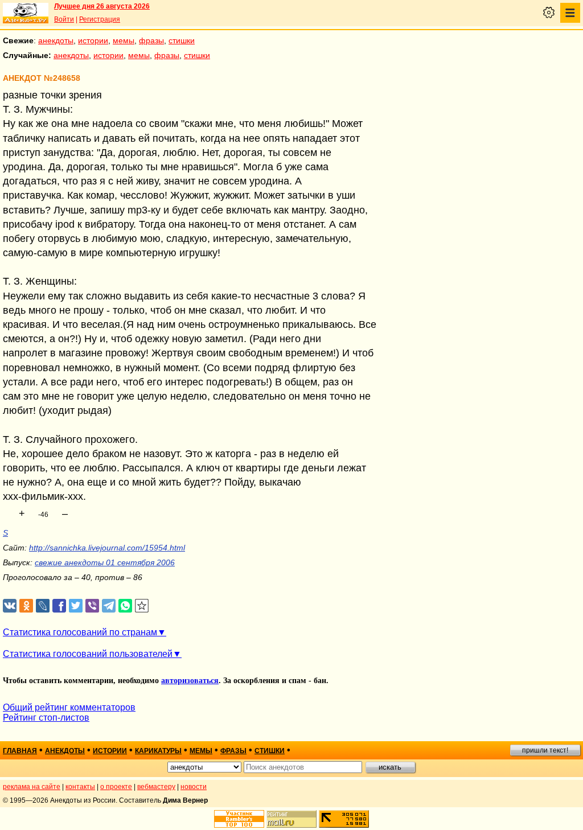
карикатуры (158, 751)
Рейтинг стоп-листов (46, 717)
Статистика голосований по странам (80, 632)
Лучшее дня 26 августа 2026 (102, 6)
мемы (123, 40)
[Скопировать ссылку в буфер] (142, 606)
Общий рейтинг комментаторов (69, 707)
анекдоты (55, 40)
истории (93, 40)
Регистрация (99, 19)
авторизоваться (190, 680)
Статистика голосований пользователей (88, 654)
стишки (182, 40)
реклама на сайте (31, 787)
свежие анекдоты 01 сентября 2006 (105, 562)
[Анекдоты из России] (25, 13)
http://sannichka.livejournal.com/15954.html (107, 547)
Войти (64, 19)
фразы (151, 40)
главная (20, 751)
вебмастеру (156, 787)
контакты (80, 787)
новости (193, 787)
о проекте (116, 787)
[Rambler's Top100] (239, 819)
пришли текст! (545, 750)
